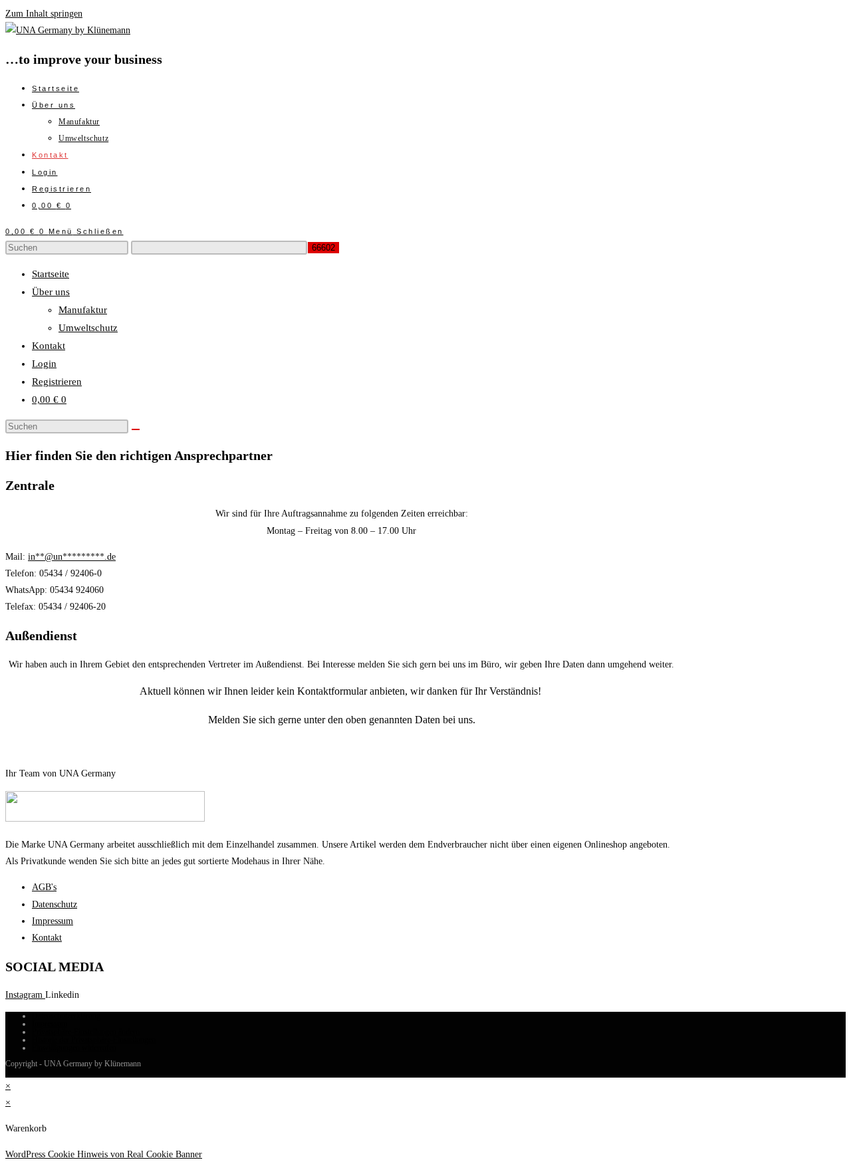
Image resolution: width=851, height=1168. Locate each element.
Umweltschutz (88, 327)
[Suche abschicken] (135, 429)
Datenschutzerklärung (66, 1015)
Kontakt (48, 345)
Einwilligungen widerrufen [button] (74, 1047)
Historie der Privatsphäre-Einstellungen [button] (94, 1039)
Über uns (51, 292)
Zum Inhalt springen (43, 14)
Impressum (49, 1023)
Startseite (50, 274)
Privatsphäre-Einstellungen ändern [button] (86, 1031)
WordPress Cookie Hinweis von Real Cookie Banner (103, 1154)
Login (44, 363)
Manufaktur (83, 309)
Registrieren (57, 381)
